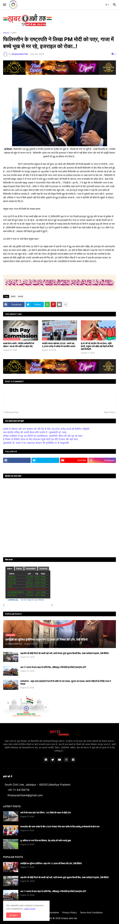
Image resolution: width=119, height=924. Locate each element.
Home (6, 33)
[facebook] (17, 460)
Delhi (13, 33)
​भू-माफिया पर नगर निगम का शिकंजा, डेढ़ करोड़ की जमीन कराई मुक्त (45, 840)
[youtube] (59, 759)
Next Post (109, 412)
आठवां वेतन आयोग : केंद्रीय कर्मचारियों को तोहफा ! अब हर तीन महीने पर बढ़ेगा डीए (18, 344)
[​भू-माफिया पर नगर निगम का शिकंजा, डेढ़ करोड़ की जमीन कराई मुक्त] (10, 844)
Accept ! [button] (13, 915)
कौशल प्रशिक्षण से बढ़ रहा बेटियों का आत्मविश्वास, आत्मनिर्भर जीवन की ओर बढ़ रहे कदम (42, 435)
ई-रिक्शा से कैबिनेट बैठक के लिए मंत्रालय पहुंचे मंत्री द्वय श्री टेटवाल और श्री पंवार (40, 439)
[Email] (59, 304)
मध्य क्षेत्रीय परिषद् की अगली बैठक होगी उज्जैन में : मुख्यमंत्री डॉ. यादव (34, 432)
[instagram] (66, 759)
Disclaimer (54, 912)
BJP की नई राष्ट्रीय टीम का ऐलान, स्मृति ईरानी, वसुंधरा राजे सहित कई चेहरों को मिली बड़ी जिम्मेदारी (97, 346)
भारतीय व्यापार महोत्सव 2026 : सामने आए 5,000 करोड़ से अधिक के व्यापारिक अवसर (58, 344)
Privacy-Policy (69, 912)
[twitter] (45, 460)
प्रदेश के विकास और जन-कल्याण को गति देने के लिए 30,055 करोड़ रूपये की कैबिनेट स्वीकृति (46, 428)
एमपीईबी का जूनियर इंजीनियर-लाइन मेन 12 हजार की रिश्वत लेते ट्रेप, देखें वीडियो (51, 863)
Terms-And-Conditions (91, 912)
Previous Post (12, 412)
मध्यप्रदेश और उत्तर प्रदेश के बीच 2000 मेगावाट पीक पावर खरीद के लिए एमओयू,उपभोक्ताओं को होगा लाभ (59, 826)
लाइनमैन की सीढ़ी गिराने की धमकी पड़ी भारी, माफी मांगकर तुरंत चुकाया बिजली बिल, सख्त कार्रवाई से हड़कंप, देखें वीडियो (64, 653)
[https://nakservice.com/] (17, 466)
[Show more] (65, 304)
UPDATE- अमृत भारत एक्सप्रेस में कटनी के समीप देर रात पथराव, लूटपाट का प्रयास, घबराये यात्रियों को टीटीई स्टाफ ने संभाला (65, 682)
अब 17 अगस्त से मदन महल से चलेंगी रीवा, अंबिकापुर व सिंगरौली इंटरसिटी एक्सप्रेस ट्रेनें (53, 667)
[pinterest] (73, 759)
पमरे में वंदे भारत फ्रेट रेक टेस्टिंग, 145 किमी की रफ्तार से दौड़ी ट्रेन (45, 812)
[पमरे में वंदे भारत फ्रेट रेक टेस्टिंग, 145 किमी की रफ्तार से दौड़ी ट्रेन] (10, 816)
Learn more (29, 908)
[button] (4, 4)
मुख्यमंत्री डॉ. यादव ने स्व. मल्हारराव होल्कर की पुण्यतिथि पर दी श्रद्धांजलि (36, 442)
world (20, 296)
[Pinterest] (53, 304)
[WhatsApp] (47, 304)
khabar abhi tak (69, 918)
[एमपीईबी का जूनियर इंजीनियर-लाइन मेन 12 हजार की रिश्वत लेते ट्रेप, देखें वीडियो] (10, 867)
